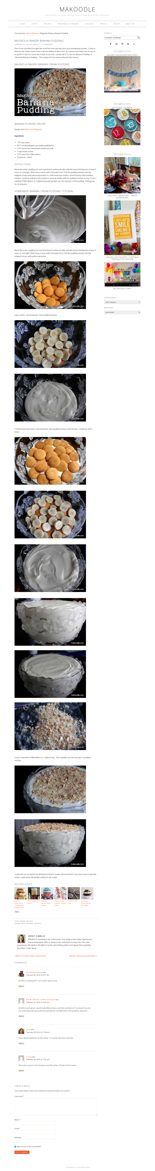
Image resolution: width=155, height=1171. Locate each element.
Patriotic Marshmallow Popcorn (46, 903)
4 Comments (47, 44)
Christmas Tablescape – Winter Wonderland (122, 196)
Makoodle (77, 9)
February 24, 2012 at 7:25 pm (38, 1059)
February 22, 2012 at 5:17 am (37, 975)
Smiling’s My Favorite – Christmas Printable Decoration (122, 258)
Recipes (29, 921)
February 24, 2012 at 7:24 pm (38, 1032)
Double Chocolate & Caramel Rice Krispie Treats (19, 904)
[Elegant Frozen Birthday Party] (122, 74)
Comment (19, 1096)
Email (17, 1128)
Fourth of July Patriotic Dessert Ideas (60, 903)
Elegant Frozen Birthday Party (122, 55)
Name (18, 1120)
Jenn (28, 1029)
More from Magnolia (33, 129)
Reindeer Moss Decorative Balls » (83, 956)
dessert (30, 923)
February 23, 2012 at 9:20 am (37, 1002)
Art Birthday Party (122, 288)
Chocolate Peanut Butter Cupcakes (86, 903)
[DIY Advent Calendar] (122, 127)
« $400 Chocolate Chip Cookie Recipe (30, 956)
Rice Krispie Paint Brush (34, 902)
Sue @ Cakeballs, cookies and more (40, 999)
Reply (21, 986)
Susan (28, 1057)
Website (18, 1137)
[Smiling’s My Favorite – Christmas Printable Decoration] (122, 227)
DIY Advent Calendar (122, 107)
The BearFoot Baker (34, 972)
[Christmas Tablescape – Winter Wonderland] (122, 175)
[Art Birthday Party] (122, 274)
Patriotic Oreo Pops (72, 902)
